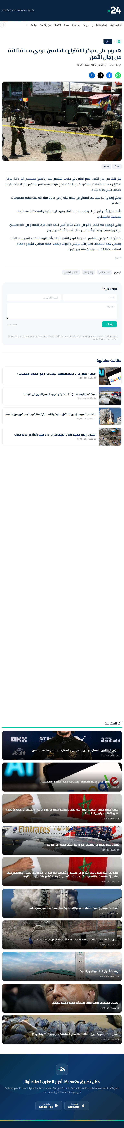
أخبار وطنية (116, 25)
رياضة (34, 25)
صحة (66, 25)
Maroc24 (113, 65)
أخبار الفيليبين (104, 272)
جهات (85, 25)
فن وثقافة (45, 25)
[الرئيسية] (119, 41)
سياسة (76, 25)
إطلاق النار (88, 272)
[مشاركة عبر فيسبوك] (109, 75)
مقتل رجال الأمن (71, 272)
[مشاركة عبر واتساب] (118, 75)
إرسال (110, 324)
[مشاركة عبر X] (100, 75)
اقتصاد (57, 25)
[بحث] (3, 25)
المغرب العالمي (99, 25)
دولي (108, 41)
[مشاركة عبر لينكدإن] (91, 75)
